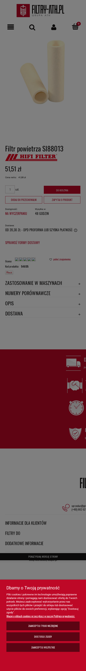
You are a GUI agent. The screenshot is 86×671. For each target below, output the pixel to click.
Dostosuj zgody (43, 636)
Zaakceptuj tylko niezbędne (43, 626)
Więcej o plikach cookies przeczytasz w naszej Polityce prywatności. (40, 616)
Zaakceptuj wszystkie (43, 647)
